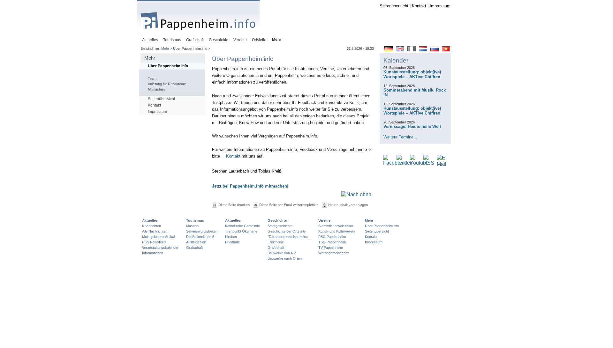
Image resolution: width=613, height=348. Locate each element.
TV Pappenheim (330, 247)
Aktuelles (150, 220)
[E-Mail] (442, 164)
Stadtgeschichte (280, 226)
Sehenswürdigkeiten (201, 231)
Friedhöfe (232, 242)
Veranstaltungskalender (160, 247)
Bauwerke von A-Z (282, 253)
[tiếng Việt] (446, 50)
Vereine (324, 220)
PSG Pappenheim (332, 237)
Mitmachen (156, 89)
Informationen (152, 253)
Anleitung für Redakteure (167, 84)
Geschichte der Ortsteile (287, 231)
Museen (192, 226)
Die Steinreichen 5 (200, 237)
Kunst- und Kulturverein (336, 231)
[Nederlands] (423, 50)
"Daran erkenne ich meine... (289, 237)
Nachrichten (151, 226)
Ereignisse (276, 242)
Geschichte (277, 220)
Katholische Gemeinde (242, 226)
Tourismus (195, 220)
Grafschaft (194, 247)
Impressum (440, 6)
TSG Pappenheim (332, 242)
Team (152, 78)
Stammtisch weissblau (335, 226)
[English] (400, 50)
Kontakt (419, 6)
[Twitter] (404, 163)
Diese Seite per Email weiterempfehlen (288, 205)
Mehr (165, 48)
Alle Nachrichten (154, 231)
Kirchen (231, 237)
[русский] (434, 50)
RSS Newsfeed (154, 242)
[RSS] (428, 163)
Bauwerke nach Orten (285, 258)
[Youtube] (419, 163)
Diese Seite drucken (234, 205)
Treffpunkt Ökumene (241, 231)
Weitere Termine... (400, 137)
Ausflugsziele (196, 242)
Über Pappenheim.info (168, 66)
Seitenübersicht (394, 6)
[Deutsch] (388, 50)
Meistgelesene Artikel (158, 237)
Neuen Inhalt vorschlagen (348, 205)
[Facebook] (394, 163)
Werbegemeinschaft (333, 253)
